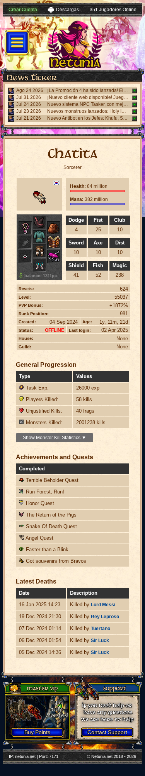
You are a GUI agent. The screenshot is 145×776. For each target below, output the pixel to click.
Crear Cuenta (23, 9)
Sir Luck (100, 640)
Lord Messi (103, 604)
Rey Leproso (105, 616)
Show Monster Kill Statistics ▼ (54, 437)
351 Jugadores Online (113, 9)
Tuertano (100, 628)
